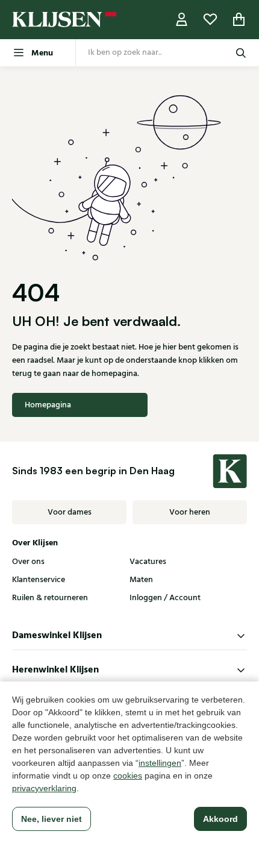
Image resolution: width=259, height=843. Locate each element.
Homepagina (48, 405)
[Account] (181, 20)
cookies (127, 775)
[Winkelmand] (239, 20)
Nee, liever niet (51, 819)
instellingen (160, 763)
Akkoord (220, 819)
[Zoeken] (241, 52)
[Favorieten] (210, 20)
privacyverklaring (44, 788)
